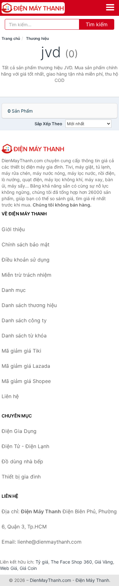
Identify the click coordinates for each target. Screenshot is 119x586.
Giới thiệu (13, 229)
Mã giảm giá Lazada (26, 366)
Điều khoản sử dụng (26, 259)
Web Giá (8, 568)
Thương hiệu (37, 38)
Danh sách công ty (24, 320)
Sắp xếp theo (48, 123)
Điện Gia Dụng (19, 431)
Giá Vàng (104, 561)
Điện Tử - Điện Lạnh (25, 446)
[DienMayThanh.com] (45, 8)
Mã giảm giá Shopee (26, 381)
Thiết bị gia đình (21, 476)
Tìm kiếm (97, 24)
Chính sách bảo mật (26, 244)
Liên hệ (10, 396)
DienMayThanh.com (50, 580)
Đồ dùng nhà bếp (22, 461)
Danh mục (14, 290)
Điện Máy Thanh (92, 580)
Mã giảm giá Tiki (21, 351)
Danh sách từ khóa (24, 335)
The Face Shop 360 (71, 561)
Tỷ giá (42, 561)
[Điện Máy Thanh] (33, 148)
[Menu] (110, 7)
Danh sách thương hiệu (29, 305)
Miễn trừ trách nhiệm (26, 275)
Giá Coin (28, 568)
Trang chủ (11, 38)
